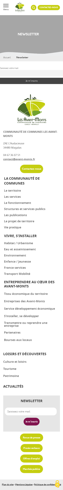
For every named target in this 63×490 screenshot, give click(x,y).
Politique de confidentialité (47, 484)
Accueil (7, 57)
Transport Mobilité (17, 274)
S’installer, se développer (21, 316)
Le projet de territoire (19, 221)
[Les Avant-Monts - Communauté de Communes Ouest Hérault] (20, 7)
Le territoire (12, 191)
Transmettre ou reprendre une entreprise (25, 324)
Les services (12, 197)
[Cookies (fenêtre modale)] (57, 484)
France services (15, 268)
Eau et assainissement (20, 249)
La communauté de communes (22, 181)
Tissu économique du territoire (26, 294)
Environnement (15, 255)
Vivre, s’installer (20, 236)
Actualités (13, 386)
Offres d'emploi (31, 458)
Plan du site (8, 484)
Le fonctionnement (17, 203)
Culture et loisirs (14, 362)
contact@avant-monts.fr (19, 159)
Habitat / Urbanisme (18, 243)
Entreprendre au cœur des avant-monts (29, 284)
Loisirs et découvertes (24, 354)
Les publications (15, 215)
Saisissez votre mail (9, 68)
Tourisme (9, 369)
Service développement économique (29, 309)
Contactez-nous (49, 7)
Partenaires (12, 332)
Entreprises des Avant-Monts (24, 301)
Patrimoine (11, 376)
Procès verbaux (31, 448)
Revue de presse (31, 437)
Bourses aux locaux (18, 340)
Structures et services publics (24, 209)
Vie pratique (12, 227)
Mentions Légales (23, 484)
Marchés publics (31, 469)
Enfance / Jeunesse (17, 262)
